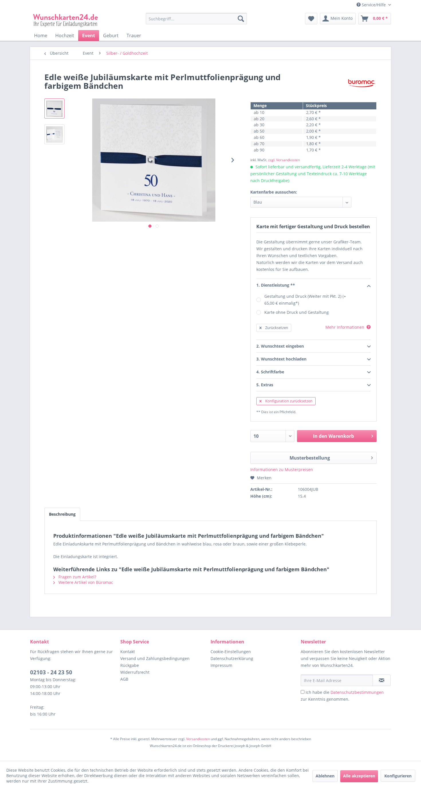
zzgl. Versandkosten (284, 159)
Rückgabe (129, 665)
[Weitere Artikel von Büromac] (362, 83)
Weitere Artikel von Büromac (85, 582)
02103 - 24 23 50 (51, 672)
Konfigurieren (398, 776)
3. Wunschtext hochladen (281, 359)
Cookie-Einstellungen (230, 651)
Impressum (221, 665)
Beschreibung (62, 514)
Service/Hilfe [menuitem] (374, 4)
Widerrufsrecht (134, 672)
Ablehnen (325, 776)
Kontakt (127, 651)
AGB (124, 679)
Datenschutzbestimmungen (357, 692)
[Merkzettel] (311, 18)
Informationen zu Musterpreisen (281, 469)
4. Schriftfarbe (270, 372)
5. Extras (264, 384)
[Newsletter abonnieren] (382, 680)
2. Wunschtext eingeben (280, 346)
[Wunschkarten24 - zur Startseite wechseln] (65, 20)
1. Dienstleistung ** (275, 285)
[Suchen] (241, 18)
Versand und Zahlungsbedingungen (155, 658)
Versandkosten (198, 738)
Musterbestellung (310, 458)
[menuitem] (196, 21)
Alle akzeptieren (359, 776)
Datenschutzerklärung (231, 658)
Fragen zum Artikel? (76, 577)
